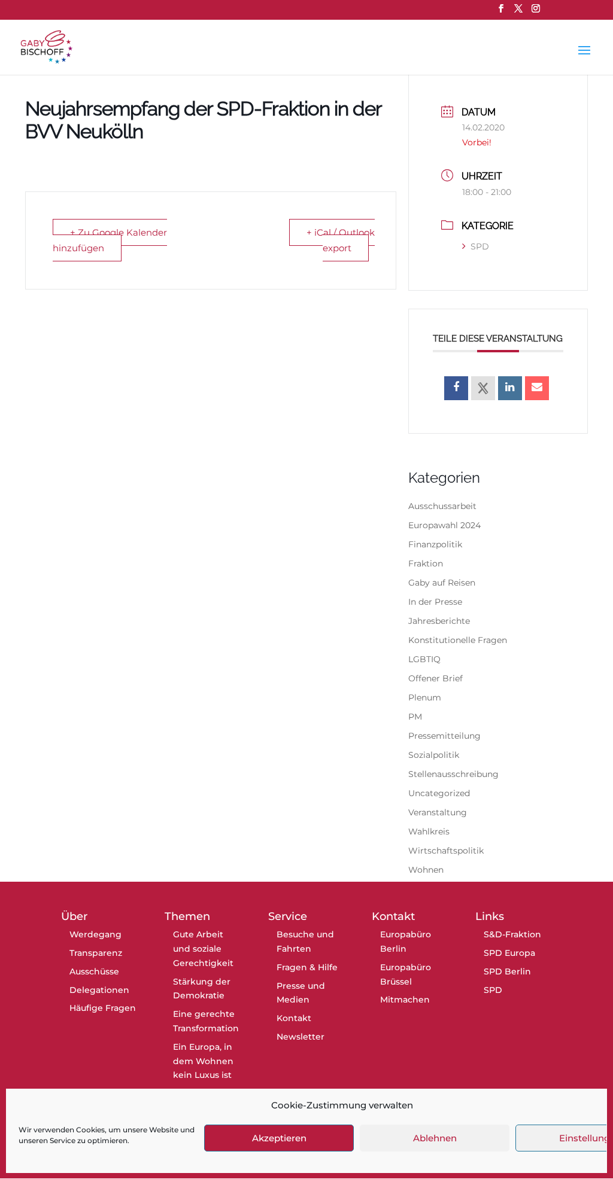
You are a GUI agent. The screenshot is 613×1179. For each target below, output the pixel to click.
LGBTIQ (424, 659)
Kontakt (294, 1018)
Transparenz (95, 953)
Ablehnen (435, 1138)
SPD (480, 246)
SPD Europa (509, 953)
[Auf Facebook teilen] (456, 388)
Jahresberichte (439, 621)
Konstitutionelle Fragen (457, 640)
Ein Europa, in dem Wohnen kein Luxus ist (203, 1061)
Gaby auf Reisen (441, 582)
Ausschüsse (94, 971)
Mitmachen (405, 999)
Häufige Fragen (102, 1008)
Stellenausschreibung (453, 774)
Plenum (424, 697)
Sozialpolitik (433, 755)
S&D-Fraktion (512, 934)
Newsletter (300, 1036)
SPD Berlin (507, 971)
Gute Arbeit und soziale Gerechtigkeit (203, 948)
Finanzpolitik (435, 544)
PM (415, 716)
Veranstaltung (437, 812)
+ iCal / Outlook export (340, 240)
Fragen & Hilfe (307, 967)
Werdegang (95, 934)
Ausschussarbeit (442, 506)
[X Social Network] (483, 388)
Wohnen (426, 869)
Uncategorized (439, 793)
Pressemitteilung (444, 735)
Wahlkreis (429, 831)
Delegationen (99, 990)
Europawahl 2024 (444, 525)
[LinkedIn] (510, 388)
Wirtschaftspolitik (446, 850)
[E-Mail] (537, 388)
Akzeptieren (279, 1138)
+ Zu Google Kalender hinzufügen (110, 240)
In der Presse (435, 601)
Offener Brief (435, 678)
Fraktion (425, 563)
